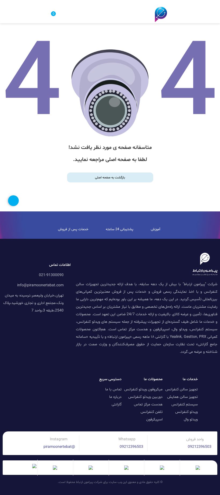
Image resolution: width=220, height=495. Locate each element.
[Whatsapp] (166, 365)
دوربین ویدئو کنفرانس (145, 396)
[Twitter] (189, 365)
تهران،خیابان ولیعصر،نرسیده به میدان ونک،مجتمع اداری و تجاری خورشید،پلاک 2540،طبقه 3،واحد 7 (33, 303)
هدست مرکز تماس (148, 404)
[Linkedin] (212, 365)
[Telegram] (200, 365)
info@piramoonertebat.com (40, 285)
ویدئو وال (191, 419)
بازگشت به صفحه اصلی (110, 177)
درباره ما (115, 396)
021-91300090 (51, 275)
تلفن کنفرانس (152, 412)
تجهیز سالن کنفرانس (181, 389)
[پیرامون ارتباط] (161, 14)
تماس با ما (113, 389)
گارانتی (117, 404)
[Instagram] (178, 365)
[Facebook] (155, 365)
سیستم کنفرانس (184, 404)
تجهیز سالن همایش (182, 396)
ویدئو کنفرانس (186, 412)
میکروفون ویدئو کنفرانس (143, 389)
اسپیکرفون (154, 419)
